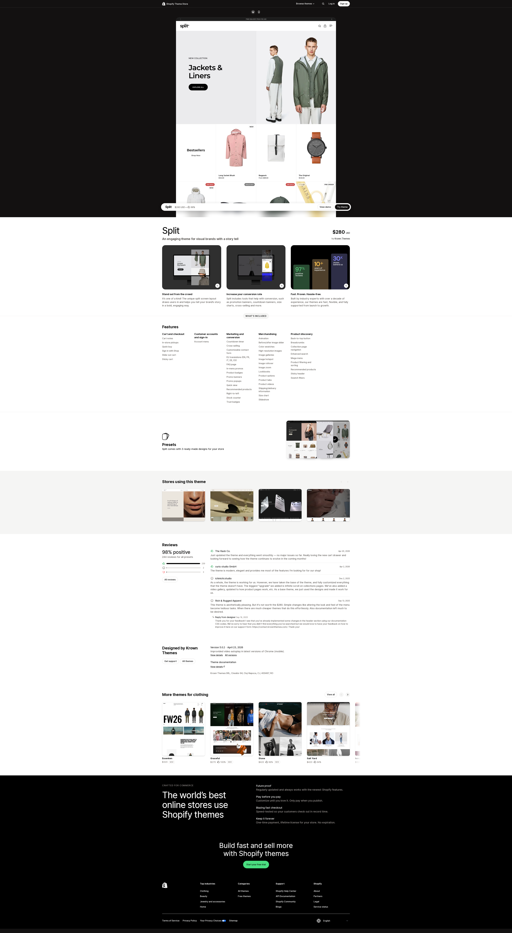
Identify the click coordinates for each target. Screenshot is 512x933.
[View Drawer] (318, 439)
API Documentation (285, 896)
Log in (332, 3)
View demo (325, 207)
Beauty (203, 896)
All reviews (170, 579)
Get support (170, 661)
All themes (187, 661)
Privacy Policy (190, 920)
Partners (318, 896)
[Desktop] (253, 12)
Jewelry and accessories (212, 901)
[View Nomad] (301, 439)
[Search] (323, 4)
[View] (183, 505)
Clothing (204, 891)
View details (216, 655)
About (317, 891)
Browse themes (304, 3)
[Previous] (341, 482)
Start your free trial (256, 864)
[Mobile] (259, 12)
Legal (316, 901)
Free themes (244, 896)
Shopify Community (286, 901)
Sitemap (233, 920)
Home (203, 906)
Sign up (344, 3)
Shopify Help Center (286, 891)
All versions (231, 655)
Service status (321, 906)
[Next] (348, 482)
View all (331, 694)
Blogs (278, 906)
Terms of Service (170, 920)
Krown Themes (342, 238)
